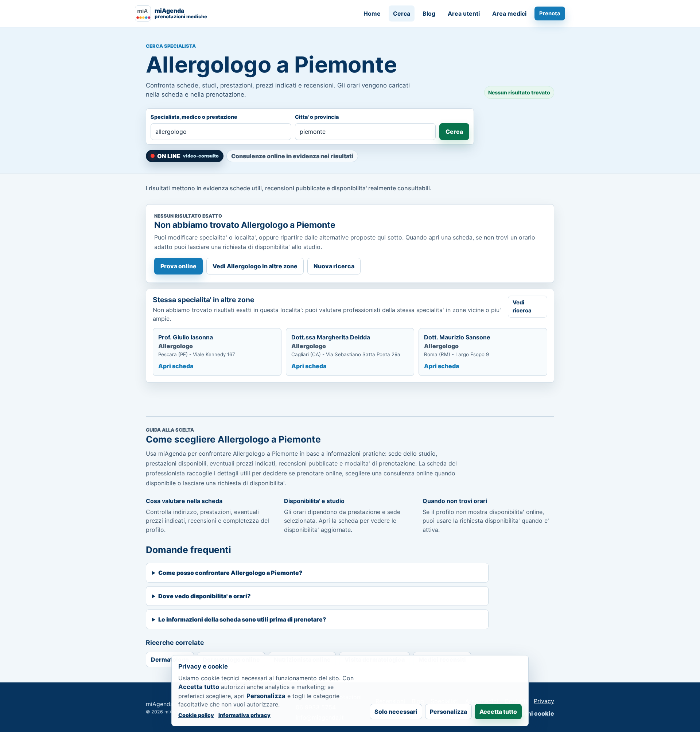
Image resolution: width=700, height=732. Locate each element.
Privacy (544, 701)
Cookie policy (196, 715)
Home (372, 13)
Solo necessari (395, 711)
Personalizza (448, 711)
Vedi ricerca (522, 306)
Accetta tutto (498, 711)
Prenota (549, 13)
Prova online (178, 266)
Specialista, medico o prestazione (194, 117)
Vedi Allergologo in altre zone (255, 266)
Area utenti (464, 13)
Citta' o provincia (317, 117)
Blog (429, 13)
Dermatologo (170, 659)
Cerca (401, 13)
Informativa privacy (244, 715)
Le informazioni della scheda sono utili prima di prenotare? (242, 619)
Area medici (509, 13)
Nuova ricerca (334, 266)
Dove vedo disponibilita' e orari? (204, 596)
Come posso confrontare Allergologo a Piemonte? (230, 572)
